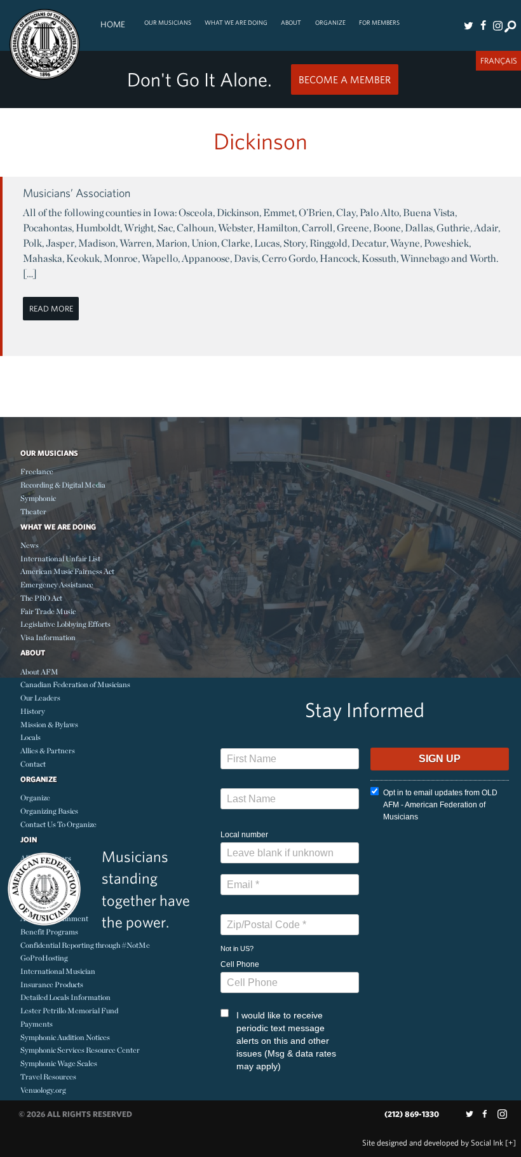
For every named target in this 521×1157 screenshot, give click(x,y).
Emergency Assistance (56, 584)
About (291, 22)
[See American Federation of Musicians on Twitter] (469, 25)
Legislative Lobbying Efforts (65, 624)
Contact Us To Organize (58, 824)
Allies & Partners (47, 750)
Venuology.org (43, 1090)
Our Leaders (40, 697)
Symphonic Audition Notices (65, 1037)
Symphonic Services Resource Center (80, 1050)
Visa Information (48, 637)
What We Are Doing (236, 22)
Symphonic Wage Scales (58, 1063)
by (432, 1142)
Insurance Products (51, 984)
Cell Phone (239, 964)
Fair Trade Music (48, 611)
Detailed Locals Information (65, 997)
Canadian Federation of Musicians (75, 684)
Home (112, 24)
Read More (51, 308)
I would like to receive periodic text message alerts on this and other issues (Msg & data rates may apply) (286, 1040)
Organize (330, 22)
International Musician (57, 971)
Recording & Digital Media (62, 484)
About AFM (39, 671)
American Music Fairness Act (67, 571)
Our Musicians (167, 22)
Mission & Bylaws (49, 724)
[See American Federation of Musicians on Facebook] (483, 25)
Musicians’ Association (76, 193)
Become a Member (345, 79)
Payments (36, 1024)
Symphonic (38, 498)
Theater (33, 511)
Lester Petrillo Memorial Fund (69, 1010)
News (29, 545)
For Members (379, 22)
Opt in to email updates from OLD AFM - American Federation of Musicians (440, 804)
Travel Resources (48, 1076)
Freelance (36, 471)
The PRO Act (41, 598)
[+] (510, 1142)
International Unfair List (60, 558)
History (32, 711)
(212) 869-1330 (411, 1114)
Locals (30, 737)
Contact (33, 764)
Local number (244, 834)
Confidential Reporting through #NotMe (85, 945)
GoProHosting (44, 957)
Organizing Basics (49, 811)
